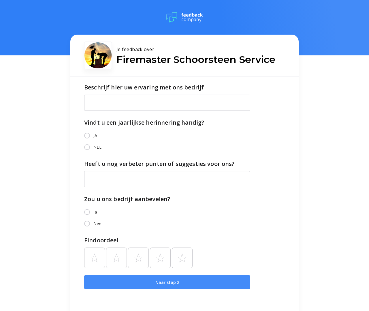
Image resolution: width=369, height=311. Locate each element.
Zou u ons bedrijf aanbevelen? (127, 199)
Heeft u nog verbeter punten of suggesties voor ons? (159, 164)
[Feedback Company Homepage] (184, 17)
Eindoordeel (101, 240)
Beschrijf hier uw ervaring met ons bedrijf (144, 87)
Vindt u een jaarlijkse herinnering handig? (144, 122)
